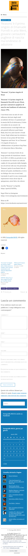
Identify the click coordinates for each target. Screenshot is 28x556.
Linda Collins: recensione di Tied (16, 519)
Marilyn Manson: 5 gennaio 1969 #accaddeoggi (16, 491)
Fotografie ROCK (11, 237)
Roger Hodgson (13, 476)
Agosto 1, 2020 (6, 20)
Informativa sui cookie (14, 547)
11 (7, 448)
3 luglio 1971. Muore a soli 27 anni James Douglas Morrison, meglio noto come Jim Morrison (17, 514)
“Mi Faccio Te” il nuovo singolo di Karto (19, 263)
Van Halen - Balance (14, 503)
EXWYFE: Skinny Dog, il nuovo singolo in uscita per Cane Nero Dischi (6, 279)
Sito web (3, 350)
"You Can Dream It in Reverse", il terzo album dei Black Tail (16, 481)
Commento (4, 315)
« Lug (5, 464)
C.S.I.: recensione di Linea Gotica (16, 495)
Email (3, 342)
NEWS (4, 288)
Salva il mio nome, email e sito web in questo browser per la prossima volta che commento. (14, 362)
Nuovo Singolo (13, 288)
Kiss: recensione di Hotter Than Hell (16, 508)
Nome (3, 333)
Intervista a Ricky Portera (16, 499)
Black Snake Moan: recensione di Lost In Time (16, 486)
